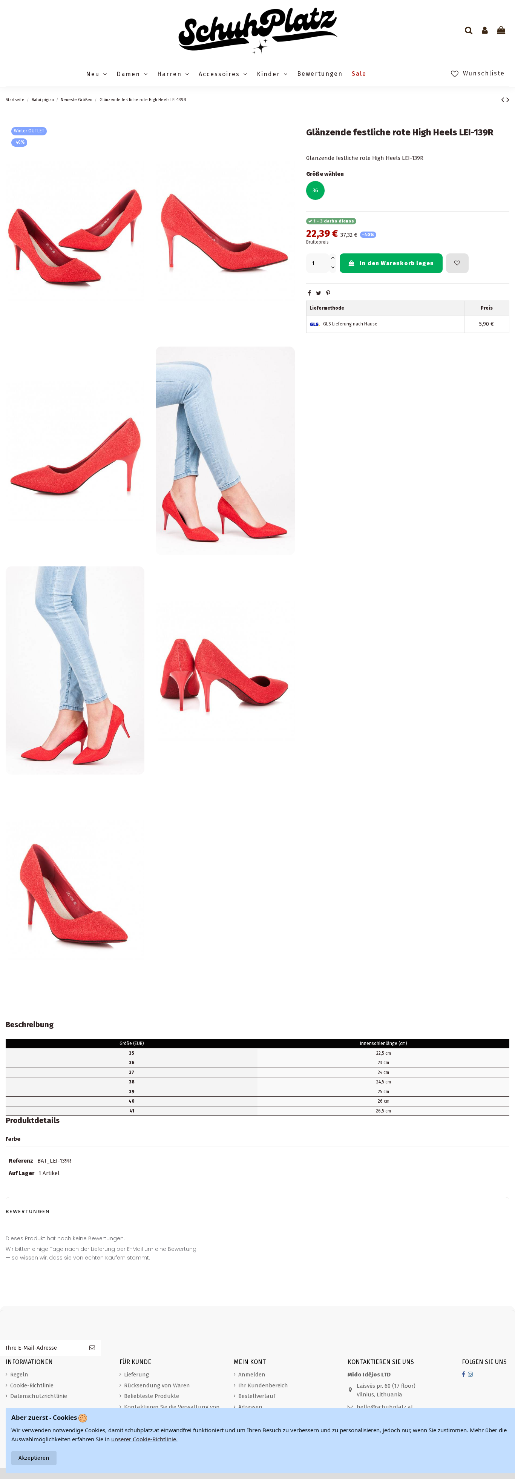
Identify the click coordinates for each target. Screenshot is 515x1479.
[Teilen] (309, 293)
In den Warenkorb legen (397, 263)
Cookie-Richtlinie (32, 1385)
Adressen (250, 1407)
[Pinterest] (328, 293)
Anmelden (251, 1374)
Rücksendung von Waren (157, 1385)
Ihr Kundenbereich (263, 1385)
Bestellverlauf (256, 1396)
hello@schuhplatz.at (385, 1407)
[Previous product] (503, 100)
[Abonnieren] (92, 1348)
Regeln (19, 1374)
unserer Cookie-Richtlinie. (144, 1439)
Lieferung (136, 1374)
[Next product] (507, 100)
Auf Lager (21, 1173)
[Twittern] (318, 293)
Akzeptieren (33, 1457)
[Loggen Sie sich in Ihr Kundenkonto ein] (485, 31)
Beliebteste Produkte (151, 1396)
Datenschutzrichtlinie (38, 1396)
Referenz (21, 1160)
